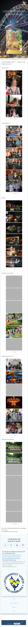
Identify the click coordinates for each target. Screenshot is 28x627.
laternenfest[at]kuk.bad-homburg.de (11, 558)
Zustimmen (17, 623)
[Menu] (14, 8)
